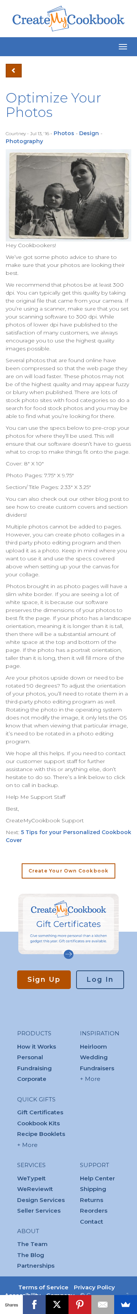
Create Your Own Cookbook (69, 871)
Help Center (97, 1178)
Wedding (94, 1057)
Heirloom (93, 1046)
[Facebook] (34, 1304)
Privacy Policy (94, 1287)
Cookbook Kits (38, 1123)
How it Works (36, 1046)
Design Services (41, 1200)
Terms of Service (43, 1287)
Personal (30, 1057)
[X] (57, 1304)
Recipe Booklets (41, 1133)
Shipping (93, 1189)
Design (89, 133)
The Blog (30, 1255)
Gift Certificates (40, 1112)
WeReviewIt (35, 1189)
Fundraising (34, 1068)
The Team (32, 1244)
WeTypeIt (31, 1178)
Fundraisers (97, 1068)
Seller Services (39, 1210)
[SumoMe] (125, 1304)
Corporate (31, 1078)
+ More (27, 1144)
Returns (91, 1200)
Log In (100, 979)
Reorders (93, 1210)
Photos (64, 133)
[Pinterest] (79, 1304)
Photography (24, 141)
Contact (91, 1221)
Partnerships (35, 1265)
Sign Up (44, 979)
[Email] (102, 1304)
